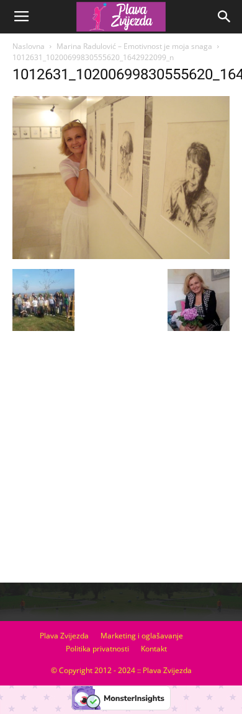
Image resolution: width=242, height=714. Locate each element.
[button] (224, 16)
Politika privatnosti (97, 648)
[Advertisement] (121, 461)
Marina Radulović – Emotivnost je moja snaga (134, 46)
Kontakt (154, 648)
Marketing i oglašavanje (142, 635)
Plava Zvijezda (64, 635)
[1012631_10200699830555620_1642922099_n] (121, 256)
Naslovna (28, 46)
